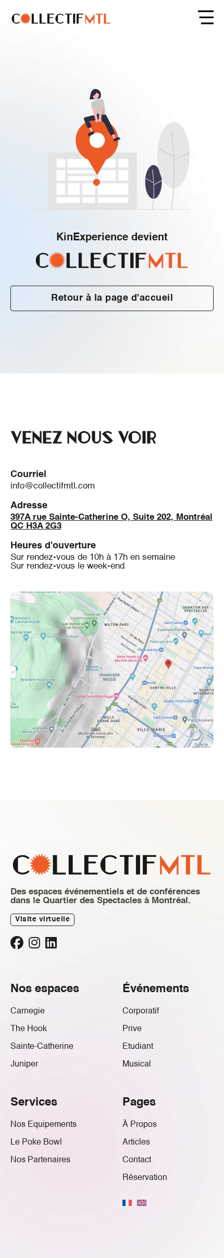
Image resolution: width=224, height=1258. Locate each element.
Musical (136, 1064)
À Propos (139, 1125)
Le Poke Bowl (36, 1142)
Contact (136, 1160)
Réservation (144, 1178)
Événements (155, 989)
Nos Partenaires (40, 1160)
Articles (136, 1142)
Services (33, 1102)
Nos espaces (44, 989)
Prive (132, 1029)
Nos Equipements (43, 1125)
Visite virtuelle (42, 919)
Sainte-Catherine (41, 1047)
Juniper (24, 1064)
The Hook (28, 1029)
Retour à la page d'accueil (112, 298)
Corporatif (140, 1011)
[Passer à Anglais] (141, 1203)
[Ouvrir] (206, 18)
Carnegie (27, 1011)
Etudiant (137, 1047)
